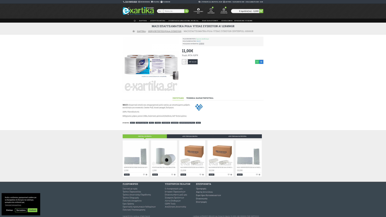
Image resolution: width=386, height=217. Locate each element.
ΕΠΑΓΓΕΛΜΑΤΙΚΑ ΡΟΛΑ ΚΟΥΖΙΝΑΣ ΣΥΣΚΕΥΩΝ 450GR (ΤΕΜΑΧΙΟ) (164, 167)
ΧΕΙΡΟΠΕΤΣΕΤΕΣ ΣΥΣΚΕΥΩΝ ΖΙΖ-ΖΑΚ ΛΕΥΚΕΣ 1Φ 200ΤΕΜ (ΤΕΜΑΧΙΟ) (136, 167)
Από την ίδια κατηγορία (237, 136)
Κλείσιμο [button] (9, 210)
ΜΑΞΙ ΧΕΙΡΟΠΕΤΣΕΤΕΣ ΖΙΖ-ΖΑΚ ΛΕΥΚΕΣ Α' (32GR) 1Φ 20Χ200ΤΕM (193, 167)
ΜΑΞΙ (132, 123)
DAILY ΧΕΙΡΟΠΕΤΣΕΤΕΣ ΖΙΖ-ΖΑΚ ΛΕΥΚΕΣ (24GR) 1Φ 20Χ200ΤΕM (249, 167)
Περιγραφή (178, 98)
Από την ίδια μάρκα (190, 136)
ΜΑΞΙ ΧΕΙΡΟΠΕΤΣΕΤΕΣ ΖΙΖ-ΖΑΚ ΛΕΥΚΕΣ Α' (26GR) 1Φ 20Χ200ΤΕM (221, 167)
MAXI (199, 41)
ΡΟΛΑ (151, 123)
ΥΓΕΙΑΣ (158, 123)
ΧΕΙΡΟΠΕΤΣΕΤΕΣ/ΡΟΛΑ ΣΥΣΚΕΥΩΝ (164, 31)
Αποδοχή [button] (32, 210)
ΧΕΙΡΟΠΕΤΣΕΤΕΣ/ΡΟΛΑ (187, 123)
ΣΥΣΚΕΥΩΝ (165, 123)
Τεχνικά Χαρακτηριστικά (199, 98)
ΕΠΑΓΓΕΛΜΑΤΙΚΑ (142, 123)
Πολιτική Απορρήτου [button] (13, 205)
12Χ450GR (175, 123)
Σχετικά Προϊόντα (144, 136)
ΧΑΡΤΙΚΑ (141, 31)
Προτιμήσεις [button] (21, 210)
